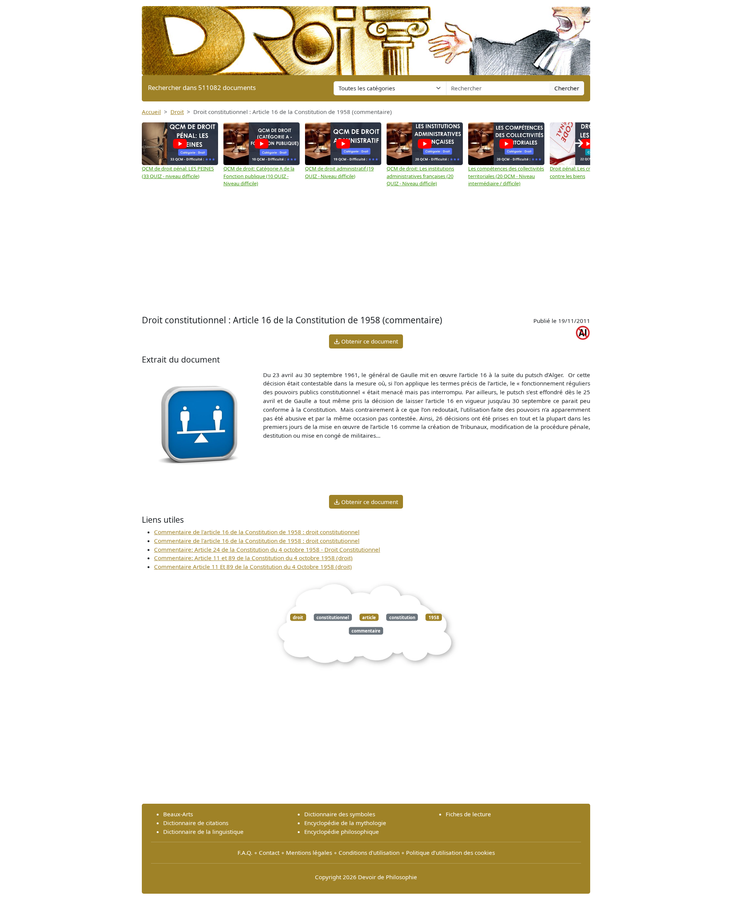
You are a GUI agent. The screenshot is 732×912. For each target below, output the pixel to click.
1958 (434, 617)
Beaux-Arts (178, 814)
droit (298, 617)
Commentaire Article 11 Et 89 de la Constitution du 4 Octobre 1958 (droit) (253, 566)
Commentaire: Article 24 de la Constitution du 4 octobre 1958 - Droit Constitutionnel (267, 549)
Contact (269, 852)
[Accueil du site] (366, 37)
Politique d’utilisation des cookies (450, 852)
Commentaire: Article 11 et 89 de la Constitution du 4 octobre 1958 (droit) (253, 558)
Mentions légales (309, 852)
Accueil (151, 112)
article (369, 617)
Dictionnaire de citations (195, 823)
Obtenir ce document (369, 341)
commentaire (366, 631)
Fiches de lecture (468, 814)
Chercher (566, 88)
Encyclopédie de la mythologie (345, 823)
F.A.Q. (245, 852)
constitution (402, 617)
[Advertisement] (366, 252)
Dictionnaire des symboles (339, 814)
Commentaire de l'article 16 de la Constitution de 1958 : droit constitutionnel (257, 532)
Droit (177, 112)
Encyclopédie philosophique (341, 831)
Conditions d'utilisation (369, 852)
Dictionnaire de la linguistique (203, 831)
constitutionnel (332, 617)
